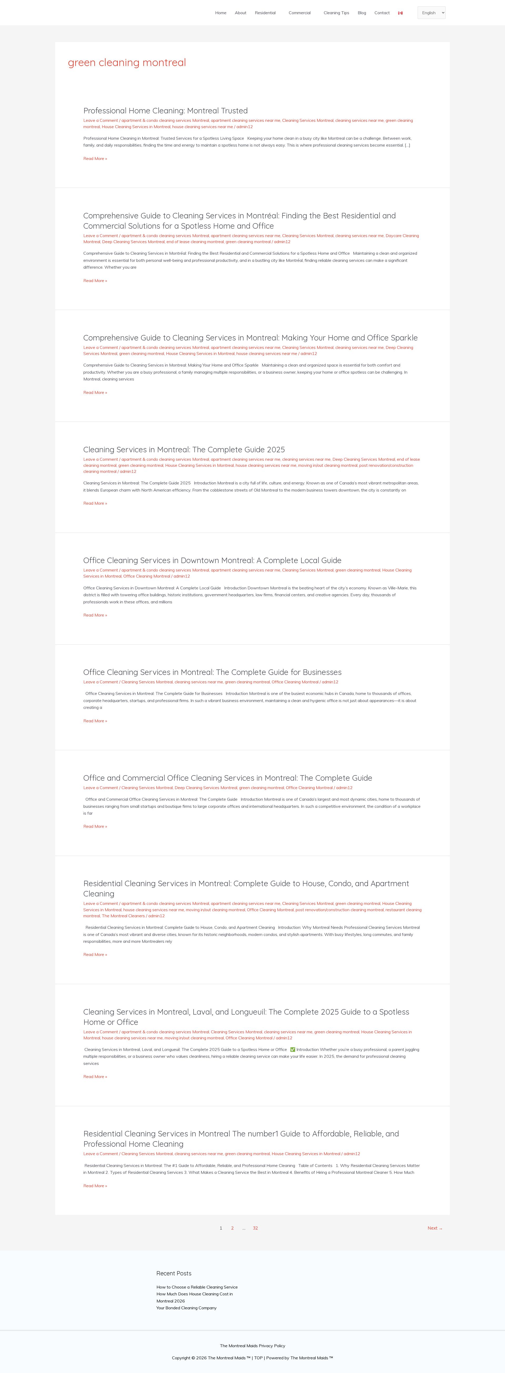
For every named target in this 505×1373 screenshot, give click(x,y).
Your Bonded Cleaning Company (186, 1307)
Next (435, 1228)
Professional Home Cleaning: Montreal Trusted (165, 111)
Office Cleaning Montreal (146, 576)
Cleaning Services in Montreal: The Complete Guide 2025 (184, 449)
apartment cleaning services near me (245, 120)
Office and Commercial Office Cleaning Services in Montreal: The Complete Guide (227, 778)
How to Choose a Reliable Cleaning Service (197, 1287)
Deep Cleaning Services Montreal (133, 241)
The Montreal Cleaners (123, 915)
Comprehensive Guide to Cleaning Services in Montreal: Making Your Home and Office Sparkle (250, 338)
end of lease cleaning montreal (195, 241)
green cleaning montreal (248, 241)
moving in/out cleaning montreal (327, 465)
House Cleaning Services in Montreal (136, 126)
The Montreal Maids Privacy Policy (252, 1345)
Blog (362, 12)
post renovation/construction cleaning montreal (340, 909)
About (240, 12)
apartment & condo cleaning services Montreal (165, 120)
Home (220, 12)
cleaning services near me (359, 120)
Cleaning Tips (336, 12)
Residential (265, 12)
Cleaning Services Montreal (308, 120)
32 (255, 1228)
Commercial (300, 12)
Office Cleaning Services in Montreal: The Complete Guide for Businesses (212, 672)
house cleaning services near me (202, 126)
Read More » (95, 158)
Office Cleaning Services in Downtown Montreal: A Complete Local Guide (212, 560)
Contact (382, 12)
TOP (258, 1357)
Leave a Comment (100, 120)
